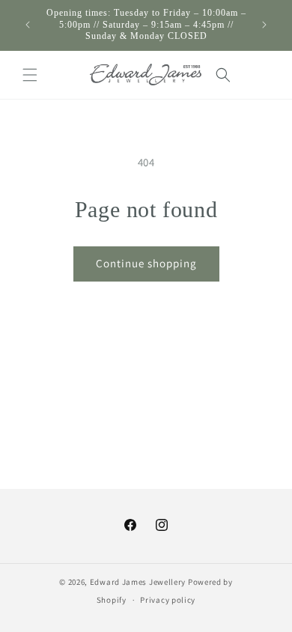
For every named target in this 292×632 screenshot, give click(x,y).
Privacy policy (167, 600)
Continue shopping (146, 263)
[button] (29, 74)
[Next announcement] (264, 24)
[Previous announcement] (27, 24)
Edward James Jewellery (139, 582)
